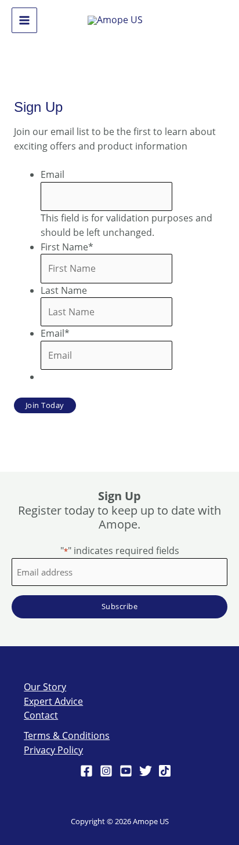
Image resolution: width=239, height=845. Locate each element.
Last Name (64, 290)
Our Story (45, 686)
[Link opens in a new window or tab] (115, 19)
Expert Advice (53, 701)
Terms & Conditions (67, 735)
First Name (67, 247)
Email (52, 174)
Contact (41, 715)
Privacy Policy (53, 750)
